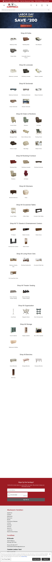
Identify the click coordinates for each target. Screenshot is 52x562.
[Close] (49, 554)
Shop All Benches (26, 354)
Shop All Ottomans (26, 186)
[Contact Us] (42, 5)
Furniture (9, 514)
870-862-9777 (14, 545)
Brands (8, 519)
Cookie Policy (24, 556)
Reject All (46, 559)
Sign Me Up (26, 499)
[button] (4, 5)
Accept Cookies (36, 559)
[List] (31, 5)
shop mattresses (26, 25)
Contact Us (9, 530)
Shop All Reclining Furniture (26, 156)
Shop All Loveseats (26, 65)
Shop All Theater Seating (26, 285)
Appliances (9, 512)
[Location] (36, 5)
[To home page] (12, 5)
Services (9, 526)
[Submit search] (48, 10)
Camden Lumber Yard (14, 549)
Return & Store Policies (12, 531)
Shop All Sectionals (26, 83)
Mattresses (9, 516)
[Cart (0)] (47, 5)
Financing (9, 524)
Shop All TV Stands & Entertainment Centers (26, 223)
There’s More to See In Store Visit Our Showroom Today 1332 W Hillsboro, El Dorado (26, 1)
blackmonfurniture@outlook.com (17, 546)
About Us (9, 528)
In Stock (9, 523)
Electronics (9, 518)
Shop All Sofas (26, 33)
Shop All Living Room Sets (26, 254)
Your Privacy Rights (6, 559)
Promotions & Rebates (12, 521)
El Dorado (10, 538)
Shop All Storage (26, 324)
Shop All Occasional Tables (26, 205)
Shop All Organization (26, 305)
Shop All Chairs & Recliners (26, 114)
